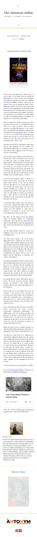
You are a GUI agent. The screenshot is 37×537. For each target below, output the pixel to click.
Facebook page (20, 409)
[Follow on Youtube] (20, 530)
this (32, 365)
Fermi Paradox (19, 132)
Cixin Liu (18, 150)
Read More (18, 498)
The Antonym (23, 372)
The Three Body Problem (16, 370)
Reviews (22, 39)
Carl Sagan (7, 100)
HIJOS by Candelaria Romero (18, 486)
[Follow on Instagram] (16, 530)
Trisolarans (28, 223)
